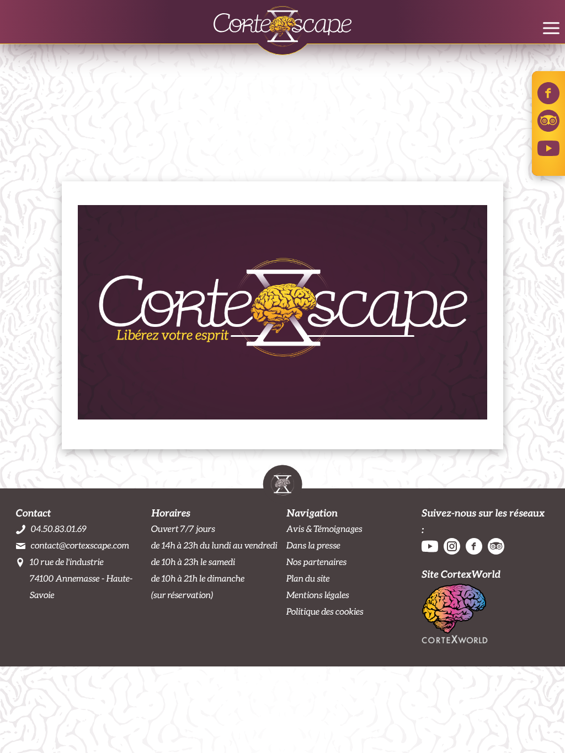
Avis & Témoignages (324, 529)
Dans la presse (313, 545)
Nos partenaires (316, 562)
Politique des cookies (325, 611)
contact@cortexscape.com (80, 545)
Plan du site (307, 578)
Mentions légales (317, 595)
